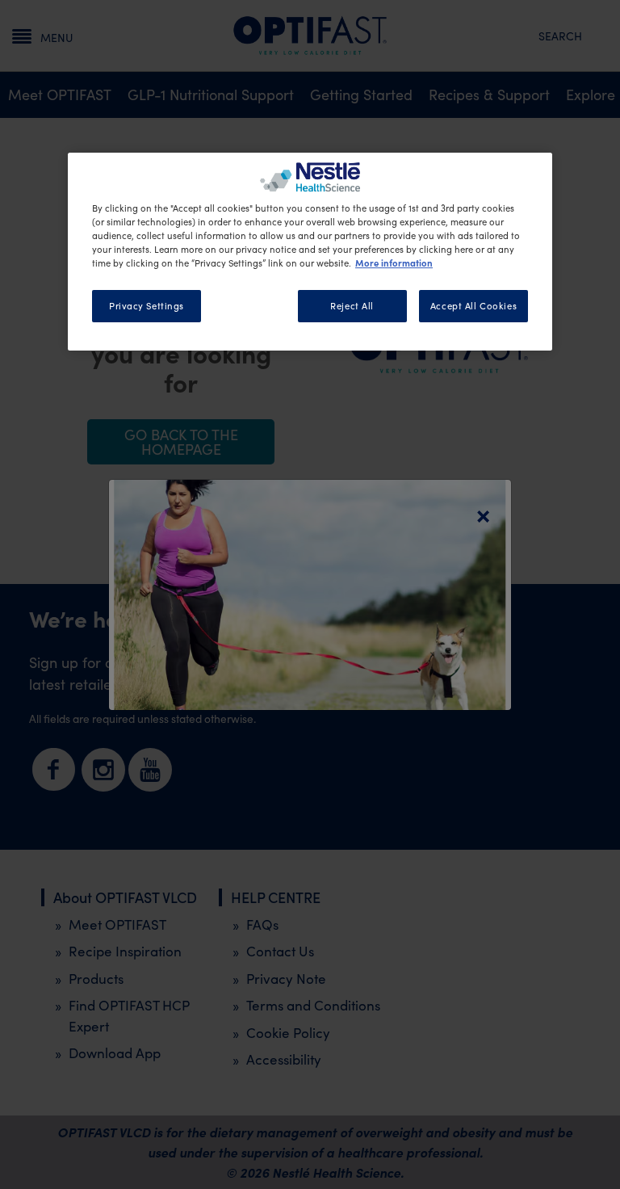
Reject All (352, 306)
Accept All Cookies (473, 306)
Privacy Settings (146, 306)
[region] (310, 252)
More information (394, 262)
